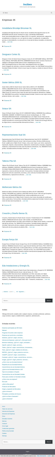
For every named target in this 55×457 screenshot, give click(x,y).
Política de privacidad (8, 431)
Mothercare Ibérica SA (12, 187)
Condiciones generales (8, 428)
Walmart (4, 330)
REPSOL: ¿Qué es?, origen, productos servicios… (15, 352)
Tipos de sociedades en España (10, 372)
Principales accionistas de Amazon (11, 394)
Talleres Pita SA (9, 161)
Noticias (4, 421)
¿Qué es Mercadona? (8, 384)
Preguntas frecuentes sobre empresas (12, 332)
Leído (49, 455)
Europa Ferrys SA (10, 239)
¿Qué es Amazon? (7, 391)
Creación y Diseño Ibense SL (15, 213)
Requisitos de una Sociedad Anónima (12, 364)
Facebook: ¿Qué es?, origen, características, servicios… (17, 357)
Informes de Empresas (8, 411)
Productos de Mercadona (9, 386)
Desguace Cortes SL (11, 54)
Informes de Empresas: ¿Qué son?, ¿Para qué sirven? (16, 340)
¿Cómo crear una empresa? (9, 379)
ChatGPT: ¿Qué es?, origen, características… (14, 355)
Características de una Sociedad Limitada (13, 374)
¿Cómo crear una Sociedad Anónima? (12, 362)
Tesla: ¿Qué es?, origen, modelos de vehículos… (15, 350)
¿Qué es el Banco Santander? (10, 396)
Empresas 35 (7, 46)
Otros (3, 416)
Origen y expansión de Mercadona (11, 389)
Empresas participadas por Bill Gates (12, 328)
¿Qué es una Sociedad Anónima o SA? (12, 369)
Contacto (4, 423)
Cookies (4, 433)
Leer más (9, 42)
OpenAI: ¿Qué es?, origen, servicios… (12, 345)
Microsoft (4, 381)
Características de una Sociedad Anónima (13, 367)
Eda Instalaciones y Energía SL (16, 266)
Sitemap (4, 435)
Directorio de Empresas (8, 413)
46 (17, 291)
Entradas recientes (7, 418)
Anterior (5, 291)
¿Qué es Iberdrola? (7, 399)
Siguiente (22, 291)
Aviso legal (5, 426)
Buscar (49, 300)
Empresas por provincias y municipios (12, 335)
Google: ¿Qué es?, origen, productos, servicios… (15, 359)
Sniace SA (6, 109)
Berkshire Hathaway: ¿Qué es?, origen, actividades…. (16, 342)
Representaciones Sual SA (13, 135)
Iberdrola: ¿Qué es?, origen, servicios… (13, 337)
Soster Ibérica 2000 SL (12, 82)
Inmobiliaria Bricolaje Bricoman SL (17, 28)
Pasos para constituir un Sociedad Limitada (13, 377)
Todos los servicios (7, 409)
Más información (41, 455)
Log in (27, 451)
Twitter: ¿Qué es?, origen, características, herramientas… (17, 347)
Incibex (27, 4)
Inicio (3, 406)
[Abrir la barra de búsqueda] (51, 13)
